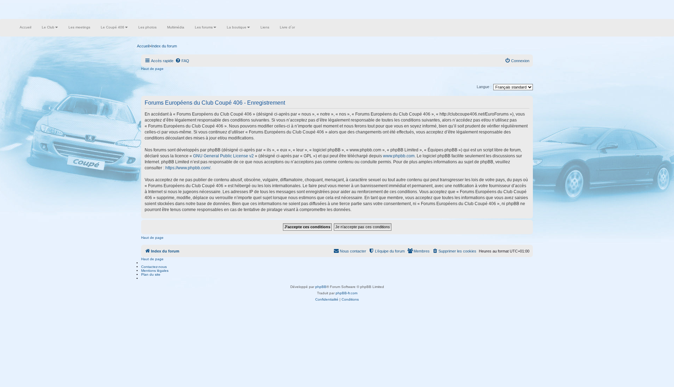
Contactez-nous (154, 267)
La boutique (236, 27)
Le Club (48, 27)
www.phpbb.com (399, 155)
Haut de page (152, 69)
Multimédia (175, 27)
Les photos (147, 27)
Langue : (484, 87)
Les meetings (79, 27)
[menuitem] (182, 61)
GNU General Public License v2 (223, 155)
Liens (264, 27)
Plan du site (150, 274)
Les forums (204, 27)
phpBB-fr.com (346, 293)
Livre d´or (287, 27)
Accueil (25, 27)
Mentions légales (154, 271)
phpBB (320, 287)
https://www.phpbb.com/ (187, 167)
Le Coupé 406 (112, 27)
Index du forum (164, 46)
